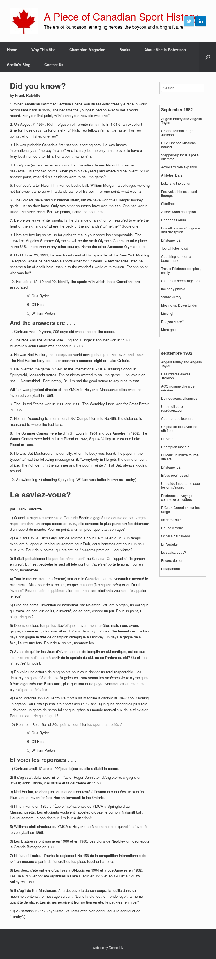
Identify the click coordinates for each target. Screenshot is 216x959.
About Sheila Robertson (165, 49)
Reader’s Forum (173, 220)
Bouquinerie (170, 569)
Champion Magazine (87, 49)
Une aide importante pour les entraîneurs (180, 485)
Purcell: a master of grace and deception (180, 230)
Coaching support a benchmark (176, 258)
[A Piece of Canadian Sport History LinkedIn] (200, 21)
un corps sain (171, 520)
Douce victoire (172, 528)
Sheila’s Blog (18, 64)
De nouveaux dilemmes (179, 398)
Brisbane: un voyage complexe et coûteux (177, 497)
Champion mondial (175, 447)
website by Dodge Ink (108, 947)
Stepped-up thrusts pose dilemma (180, 157)
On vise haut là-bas (176, 536)
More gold (169, 330)
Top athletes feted (174, 248)
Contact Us (53, 64)
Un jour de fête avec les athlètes (179, 429)
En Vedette (169, 544)
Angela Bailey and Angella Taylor (181, 121)
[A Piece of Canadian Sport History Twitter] (189, 21)
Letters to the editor (175, 183)
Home (12, 49)
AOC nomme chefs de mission (178, 388)
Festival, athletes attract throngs (179, 193)
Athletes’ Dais (171, 175)
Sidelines (168, 204)
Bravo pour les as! (175, 475)
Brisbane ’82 (171, 240)
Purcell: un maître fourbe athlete (180, 457)
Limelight (168, 313)
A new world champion (178, 212)
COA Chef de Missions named (178, 145)
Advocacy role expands (179, 167)
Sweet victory (171, 297)
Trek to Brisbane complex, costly (181, 270)
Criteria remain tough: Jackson (177, 133)
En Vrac (167, 439)
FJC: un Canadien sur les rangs (180, 510)
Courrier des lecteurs (177, 418)
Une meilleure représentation (172, 408)
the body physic (173, 289)
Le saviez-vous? (173, 552)
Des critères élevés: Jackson (176, 376)
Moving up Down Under (179, 305)
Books (124, 49)
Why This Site (43, 49)
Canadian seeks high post (181, 281)
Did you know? (172, 321)
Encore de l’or (172, 560)
